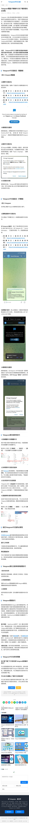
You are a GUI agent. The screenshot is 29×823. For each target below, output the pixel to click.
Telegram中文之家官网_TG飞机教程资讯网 (16, 818)
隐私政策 (9, 811)
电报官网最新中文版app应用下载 (7, 708)
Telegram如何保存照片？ (21, 738)
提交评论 (24, 782)
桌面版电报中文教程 (5, 765)
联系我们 (19, 811)
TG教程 (2, 5)
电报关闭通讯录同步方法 (20, 765)
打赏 (18, 687)
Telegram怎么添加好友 (6, 752)
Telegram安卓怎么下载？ (21, 752)
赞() (18, 13)
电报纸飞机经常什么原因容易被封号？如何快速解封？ (21, 708)
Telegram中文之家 (14, 2)
